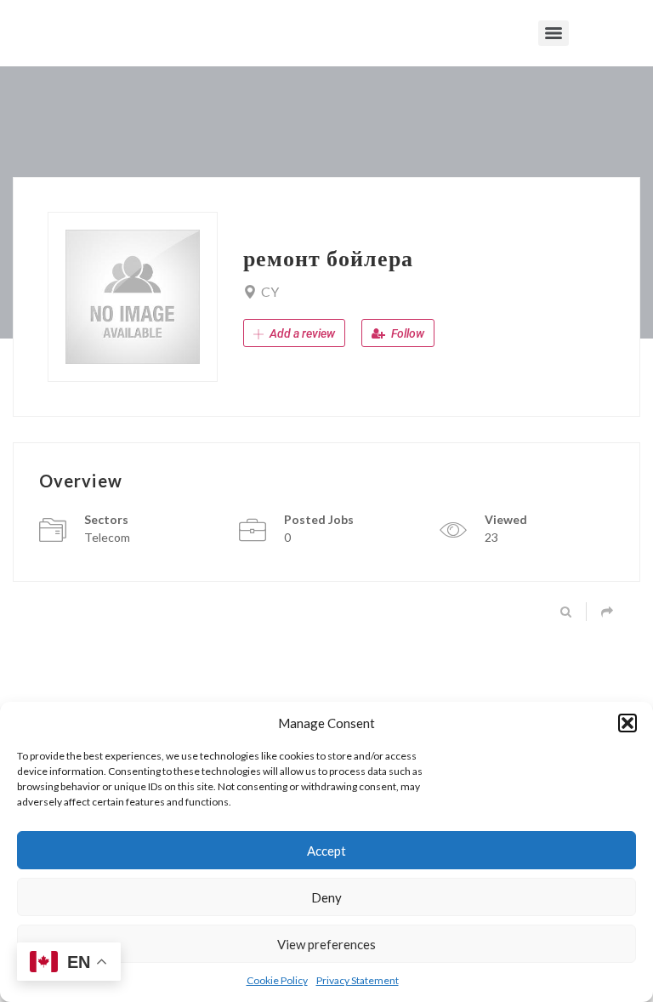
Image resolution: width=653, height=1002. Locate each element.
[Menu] (553, 33)
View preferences (326, 944)
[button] (627, 723)
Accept (326, 850)
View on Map (319, 292)
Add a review (301, 333)
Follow (406, 333)
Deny (326, 897)
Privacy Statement (357, 980)
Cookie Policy (277, 980)
